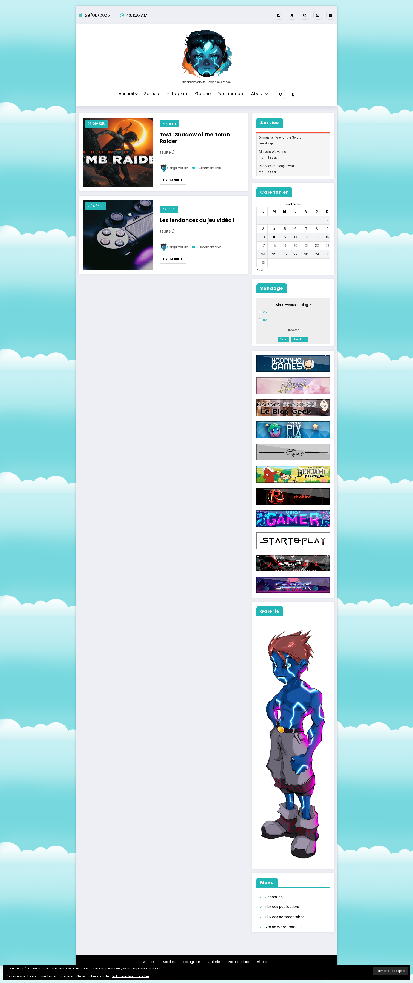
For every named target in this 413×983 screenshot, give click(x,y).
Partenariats (231, 94)
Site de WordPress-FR (283, 926)
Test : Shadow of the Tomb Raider (195, 138)
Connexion (274, 896)
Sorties (151, 94)
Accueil (126, 94)
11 (274, 237)
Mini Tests (169, 123)
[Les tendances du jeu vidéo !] (118, 234)
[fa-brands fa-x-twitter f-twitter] (292, 15)
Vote (283, 339)
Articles (169, 209)
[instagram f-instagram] (305, 15)
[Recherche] (280, 94)
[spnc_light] (293, 95)
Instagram (177, 94)
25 (274, 254)
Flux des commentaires (284, 916)
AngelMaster (178, 168)
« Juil (260, 269)
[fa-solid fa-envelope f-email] (330, 15)
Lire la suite (173, 180)
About (257, 94)
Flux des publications (282, 906)
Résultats (300, 339)
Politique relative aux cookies (130, 976)
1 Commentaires (209, 168)
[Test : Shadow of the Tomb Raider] (118, 152)
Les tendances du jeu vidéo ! (197, 220)
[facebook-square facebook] (279, 15)
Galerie (203, 94)
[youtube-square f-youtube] (317, 15)
